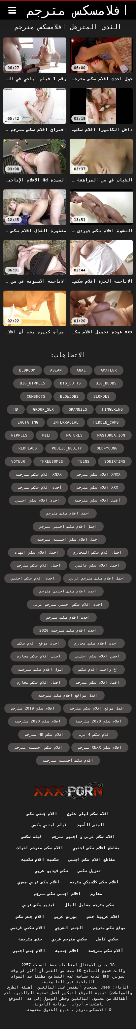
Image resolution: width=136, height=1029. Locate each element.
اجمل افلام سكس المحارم (97, 552)
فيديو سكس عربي (38, 905)
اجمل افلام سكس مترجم (39, 565)
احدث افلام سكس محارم (96, 643)
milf (46, 435)
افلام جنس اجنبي (29, 950)
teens (83, 461)
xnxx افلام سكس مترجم (98, 474)
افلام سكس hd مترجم (44, 734)
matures (74, 435)
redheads (27, 448)
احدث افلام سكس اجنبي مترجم (68, 591)
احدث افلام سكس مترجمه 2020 (68, 630)
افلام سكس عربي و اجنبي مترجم (83, 836)
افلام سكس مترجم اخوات (40, 848)
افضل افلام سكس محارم (39, 682)
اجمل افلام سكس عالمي (97, 565)
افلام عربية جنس (103, 916)
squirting (114, 461)
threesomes (51, 461)
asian (56, 370)
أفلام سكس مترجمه (105, 950)
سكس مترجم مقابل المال (89, 905)
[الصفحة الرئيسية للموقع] (68, 791)
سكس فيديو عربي (51, 870)
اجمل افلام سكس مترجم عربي (97, 578)
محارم (96, 893)
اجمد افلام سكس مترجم (68, 513)
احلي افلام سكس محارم (39, 656)
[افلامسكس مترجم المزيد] (12, 10)
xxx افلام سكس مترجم (97, 487)
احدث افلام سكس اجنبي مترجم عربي (68, 604)
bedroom (27, 370)
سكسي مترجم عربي (69, 939)
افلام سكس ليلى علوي (88, 813)
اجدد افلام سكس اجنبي (37, 500)
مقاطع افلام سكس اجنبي (96, 848)
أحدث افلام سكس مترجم (40, 487)
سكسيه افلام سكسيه (39, 859)
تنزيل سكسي (89, 870)
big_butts (70, 383)
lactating (27, 422)
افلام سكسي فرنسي (28, 928)
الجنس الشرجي (69, 928)
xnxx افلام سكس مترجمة (39, 474)
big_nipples (32, 383)
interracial (66, 422)
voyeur (18, 461)
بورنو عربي (65, 916)
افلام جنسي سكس (42, 813)
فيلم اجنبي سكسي (49, 825)
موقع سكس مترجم (109, 928)
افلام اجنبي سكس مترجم (57, 893)
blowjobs (69, 396)
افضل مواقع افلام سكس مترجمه (68, 695)
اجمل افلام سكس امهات (36, 552)
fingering (112, 409)
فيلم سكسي (31, 836)
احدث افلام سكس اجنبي (33, 578)
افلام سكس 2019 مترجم (33, 708)
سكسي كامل (106, 939)
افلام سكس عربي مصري (38, 882)
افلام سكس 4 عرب (95, 734)
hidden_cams (106, 422)
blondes (101, 396)
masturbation (111, 435)
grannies (78, 409)
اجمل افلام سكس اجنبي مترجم (68, 526)
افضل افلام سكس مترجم (97, 682)
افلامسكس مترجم (90, 1009)
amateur (109, 370)
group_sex (43, 409)
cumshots (36, 396)
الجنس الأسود (90, 825)
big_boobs (106, 383)
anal (81, 370)
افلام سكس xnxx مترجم (100, 747)
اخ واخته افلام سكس (98, 669)
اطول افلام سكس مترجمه (41, 669)
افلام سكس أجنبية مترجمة (68, 760)
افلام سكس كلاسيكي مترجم (94, 882)
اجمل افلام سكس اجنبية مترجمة (68, 539)
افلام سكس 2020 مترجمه (38, 721)
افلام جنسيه (66, 950)
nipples (19, 435)
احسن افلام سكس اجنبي (97, 656)
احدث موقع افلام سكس (38, 643)
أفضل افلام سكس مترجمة (97, 500)
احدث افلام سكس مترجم (68, 617)
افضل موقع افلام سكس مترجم (97, 708)
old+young (107, 448)
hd (16, 409)
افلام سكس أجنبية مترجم (39, 747)
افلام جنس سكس (30, 916)
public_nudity (67, 448)
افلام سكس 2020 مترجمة (99, 721)
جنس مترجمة (30, 939)
